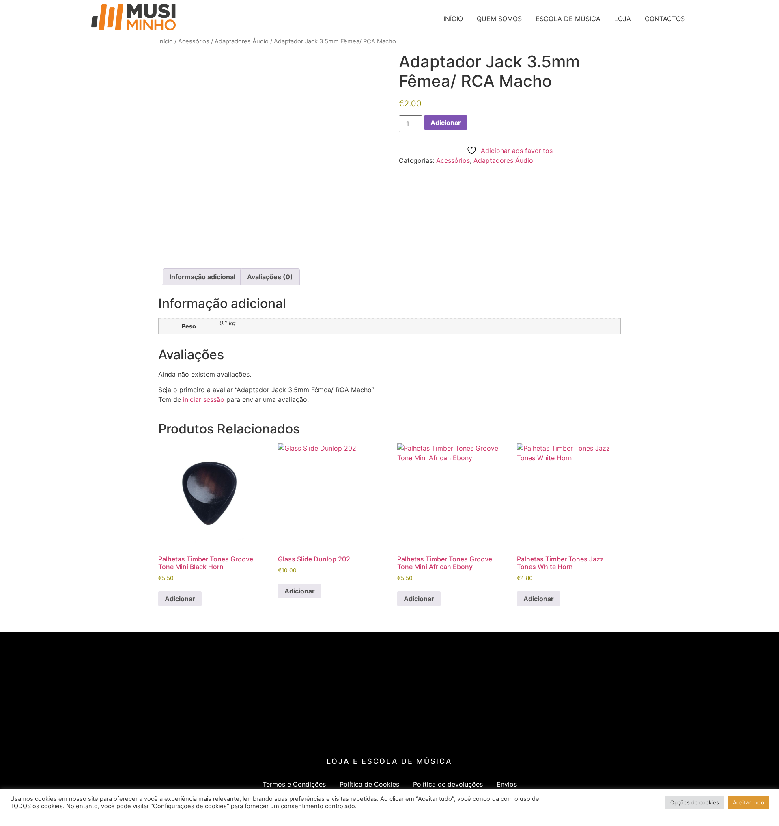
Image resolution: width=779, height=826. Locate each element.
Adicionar (445, 123)
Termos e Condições (294, 784)
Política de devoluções (448, 784)
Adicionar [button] (180, 599)
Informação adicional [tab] (202, 277)
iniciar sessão (203, 399)
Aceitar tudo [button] (748, 802)
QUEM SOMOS (499, 19)
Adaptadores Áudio (242, 41)
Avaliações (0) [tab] (270, 277)
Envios (507, 784)
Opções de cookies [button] (694, 802)
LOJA (622, 19)
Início (165, 41)
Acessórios (193, 41)
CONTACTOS (665, 19)
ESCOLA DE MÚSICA (568, 19)
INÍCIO (453, 19)
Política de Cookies (369, 784)
